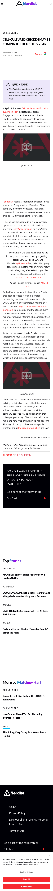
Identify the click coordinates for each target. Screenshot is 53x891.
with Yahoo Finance (22, 229)
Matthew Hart (11, 52)
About (12, 806)
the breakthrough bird (29, 428)
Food (6, 726)
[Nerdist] (26, 4)
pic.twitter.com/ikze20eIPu (28, 277)
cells (16, 455)
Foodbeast (8, 202)
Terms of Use (16, 830)
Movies (7, 605)
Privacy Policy (17, 813)
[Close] (50, 855)
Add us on (38, 54)
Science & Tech (11, 33)
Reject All (26, 879)
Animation (9, 586)
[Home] (14, 795)
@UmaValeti (22, 263)
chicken (26, 455)
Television (9, 568)
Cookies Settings (26, 872)
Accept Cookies (26, 886)
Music (6, 623)
